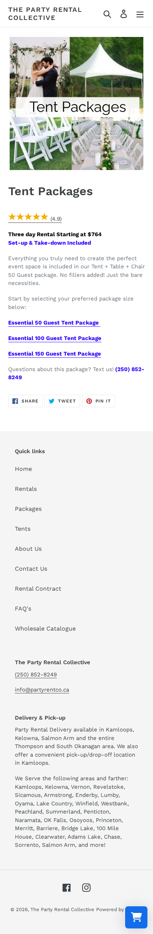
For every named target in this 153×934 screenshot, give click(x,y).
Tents (22, 528)
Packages (28, 508)
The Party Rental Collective (45, 13)
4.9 (56, 218)
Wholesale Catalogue (45, 628)
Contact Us (31, 568)
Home (23, 468)
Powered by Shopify (119, 909)
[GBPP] (28, 219)
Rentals (26, 488)
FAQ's (23, 608)
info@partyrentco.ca (42, 689)
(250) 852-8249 (36, 674)
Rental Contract (38, 588)
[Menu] (140, 13)
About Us (28, 548)
